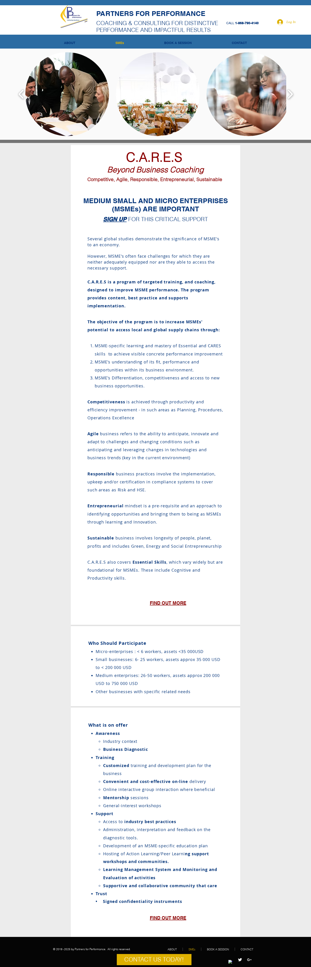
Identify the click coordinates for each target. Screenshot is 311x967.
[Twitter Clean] (240, 959)
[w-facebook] (230, 962)
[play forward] (290, 94)
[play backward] (21, 94)
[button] (67, 94)
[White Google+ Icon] (249, 959)
